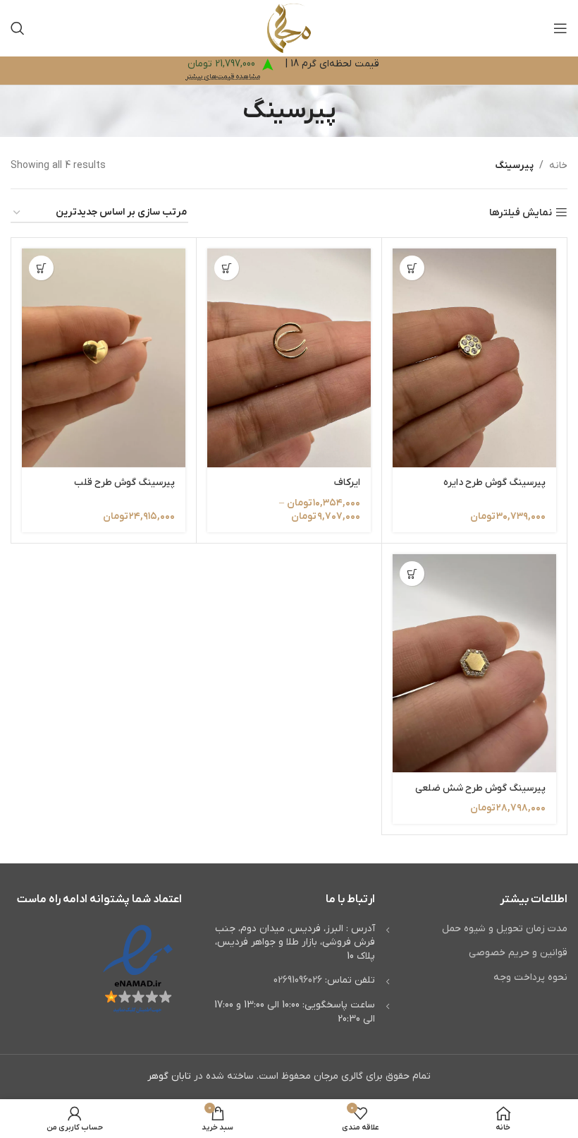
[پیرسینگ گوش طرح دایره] (474, 357)
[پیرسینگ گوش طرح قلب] (103, 357)
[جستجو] (18, 28)
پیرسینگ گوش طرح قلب (124, 482)
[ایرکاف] (289, 357)
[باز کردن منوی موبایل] (560, 28)
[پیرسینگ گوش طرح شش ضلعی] (474, 663)
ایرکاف (347, 482)
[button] (412, 268)
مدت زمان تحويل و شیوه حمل (504, 928)
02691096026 (297, 980)
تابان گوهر (169, 1076)
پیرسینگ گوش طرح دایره (494, 482)
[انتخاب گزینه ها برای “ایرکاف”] (226, 268)
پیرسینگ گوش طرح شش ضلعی (480, 788)
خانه (558, 165)
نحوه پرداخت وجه (530, 977)
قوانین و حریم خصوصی (518, 952)
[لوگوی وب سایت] (289, 28)
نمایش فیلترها (520, 213)
